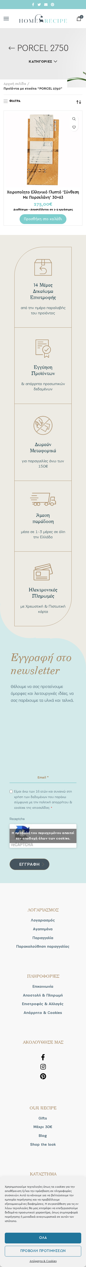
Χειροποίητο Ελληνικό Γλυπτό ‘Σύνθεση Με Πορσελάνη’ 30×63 (43, 194)
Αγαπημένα (43, 929)
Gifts (42, 1118)
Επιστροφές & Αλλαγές (43, 1004)
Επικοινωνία (42, 986)
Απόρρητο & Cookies (43, 1261)
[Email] (46, 4)
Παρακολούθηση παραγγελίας (43, 946)
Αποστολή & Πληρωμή (43, 995)
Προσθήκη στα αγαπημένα (74, 127)
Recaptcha (17, 819)
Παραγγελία (42, 938)
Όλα (43, 1238)
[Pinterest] (52, 4)
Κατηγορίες (40, 61)
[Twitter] (39, 4)
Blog (43, 1135)
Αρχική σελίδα (15, 84)
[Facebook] (33, 4)
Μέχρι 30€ (42, 1127)
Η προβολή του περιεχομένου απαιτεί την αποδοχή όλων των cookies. (43, 835)
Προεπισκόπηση (74, 119)
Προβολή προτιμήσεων (43, 1251)
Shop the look (43, 1144)
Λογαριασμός (43, 920)
